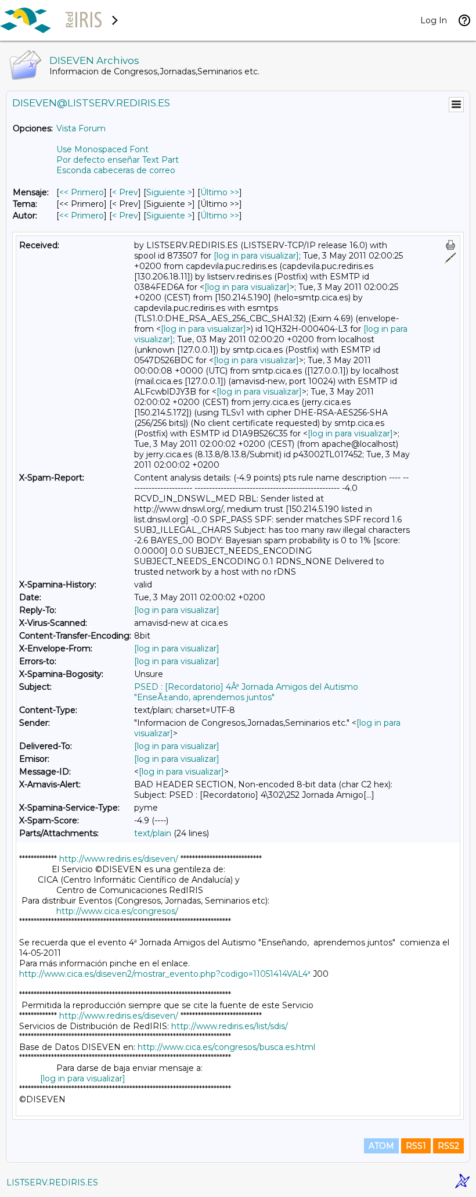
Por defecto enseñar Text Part (117, 160)
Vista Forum (81, 128)
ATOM (381, 1146)
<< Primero (81, 192)
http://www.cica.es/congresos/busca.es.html (226, 1047)
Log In (433, 20)
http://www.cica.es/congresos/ (117, 911)
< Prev (125, 192)
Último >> (219, 192)
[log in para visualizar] (256, 255)
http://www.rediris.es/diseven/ (118, 859)
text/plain (152, 833)
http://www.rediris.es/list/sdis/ (229, 1026)
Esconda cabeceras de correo (115, 170)
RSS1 (416, 1146)
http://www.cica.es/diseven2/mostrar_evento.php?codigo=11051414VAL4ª (165, 974)
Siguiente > (169, 192)
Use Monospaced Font (102, 149)
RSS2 (448, 1146)
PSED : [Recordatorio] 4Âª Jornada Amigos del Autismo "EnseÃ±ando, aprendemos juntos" (246, 692)
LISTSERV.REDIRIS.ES (52, 1182)
